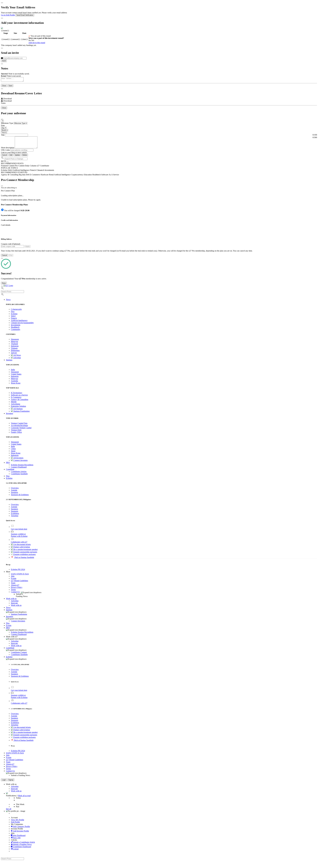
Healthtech (15, 327)
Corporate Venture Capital (21, 428)
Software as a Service (19, 395)
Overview (15, 488)
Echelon (14, 314)
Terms (13, 590)
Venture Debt (16, 430)
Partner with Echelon (21, 547)
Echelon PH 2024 (18, 569)
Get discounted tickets (22, 544)
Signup (10, 780)
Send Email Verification (24, 15)
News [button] (8, 299)
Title (2, 135)
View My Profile (17, 820)
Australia (14, 381)
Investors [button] (9, 413)
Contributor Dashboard (22, 847)
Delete (24, 155)
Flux (13, 311)
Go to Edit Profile (8, 15)
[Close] (2, 2)
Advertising (15, 404)
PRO (8, 628)
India (13, 370)
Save (10, 86)
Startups (9, 610)
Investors (9, 616)
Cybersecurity (16, 309)
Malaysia (14, 341)
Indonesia (15, 346)
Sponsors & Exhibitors (20, 495)
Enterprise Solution (18, 406)
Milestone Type (7, 123)
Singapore (15, 339)
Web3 (13, 316)
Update (17, 155)
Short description (8, 148)
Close (4, 86)
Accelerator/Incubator (19, 425)
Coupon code (10, 244)
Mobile (14, 402)
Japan (13, 451)
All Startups (18, 409)
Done (4, 283)
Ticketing (14, 516)
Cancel (4, 155)
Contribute (10, 648)
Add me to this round (36, 43)
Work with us (16, 605)
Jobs (12, 576)
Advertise (17, 358)
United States (16, 374)
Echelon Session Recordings (22, 465)
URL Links (5, 150)
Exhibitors (15, 513)
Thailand (14, 344)
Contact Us (15, 592)
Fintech (14, 318)
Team (13, 583)
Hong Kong (15, 383)
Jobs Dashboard (19, 835)
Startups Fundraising (21, 411)
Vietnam (14, 348)
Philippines (15, 350)
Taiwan (14, 353)
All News (17, 355)
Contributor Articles (18, 471)
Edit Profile (15, 822)
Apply (27, 246)
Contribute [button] (10, 469)
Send (4, 61)
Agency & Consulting (19, 399)
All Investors (18, 458)
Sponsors (14, 511)
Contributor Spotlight (19, 474)
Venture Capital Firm (19, 423)
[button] (9, 478)
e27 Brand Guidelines (19, 581)
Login (4, 780)
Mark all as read (24, 796)
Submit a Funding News (22, 844)
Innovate (14, 603)
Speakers (14, 492)
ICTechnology (16, 393)
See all (8, 809)
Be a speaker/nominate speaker (25, 549)
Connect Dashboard (19, 467)
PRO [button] (8, 462)
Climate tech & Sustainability (22, 323)
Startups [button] (9, 360)
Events (13, 578)
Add (10, 155)
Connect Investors (20, 460)
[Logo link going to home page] (8, 285)
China (13, 449)
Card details (5, 225)
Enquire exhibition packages (24, 554)
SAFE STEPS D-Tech (20, 574)
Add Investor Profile (21, 831)
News (8, 607)
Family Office (16, 432)
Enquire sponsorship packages (25, 552)
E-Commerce (16, 397)
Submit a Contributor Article (24, 842)
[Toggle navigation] (2, 286)
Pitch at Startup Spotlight (24, 557)
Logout (16, 849)
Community (15, 329)
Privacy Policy (16, 587)
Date (3, 125)
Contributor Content (19, 652)
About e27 (15, 585)
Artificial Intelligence (19, 320)
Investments (15, 325)
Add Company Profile (21, 826)
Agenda (14, 490)
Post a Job (16, 838)
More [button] (8, 572)
